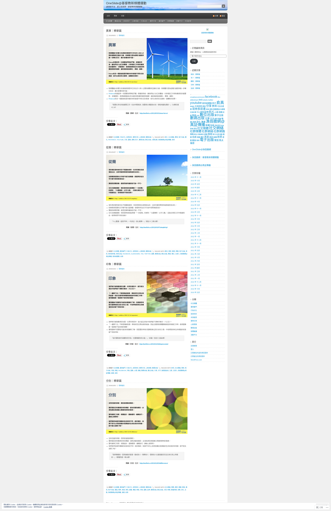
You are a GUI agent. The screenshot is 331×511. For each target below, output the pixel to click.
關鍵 (180, 487)
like (219, 97)
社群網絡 (207, 131)
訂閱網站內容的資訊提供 (199, 353)
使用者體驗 (116, 256)
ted (142, 254)
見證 (194, 137)
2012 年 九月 (195, 223)
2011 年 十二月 (196, 240)
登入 (192, 349)
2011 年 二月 (195, 275)
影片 (136, 139)
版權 (207, 125)
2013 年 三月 (195, 212)
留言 (223, 16)
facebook (126, 254)
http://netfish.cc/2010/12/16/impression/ (153, 344)
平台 (198, 112)
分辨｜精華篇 (195, 85)
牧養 (212, 125)
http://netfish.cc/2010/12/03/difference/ (154, 463)
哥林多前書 (199, 108)
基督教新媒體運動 (207, 33)
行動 (112, 370)
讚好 (202, 137)
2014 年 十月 (195, 202)
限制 (182, 368)
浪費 (179, 490)
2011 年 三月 (195, 271)
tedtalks (205, 100)
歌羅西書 (174, 490)
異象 (115, 16)
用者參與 (218, 125)
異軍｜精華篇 (114, 30)
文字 (159, 370)
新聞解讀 (171, 21)
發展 (191, 129)
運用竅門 (162, 21)
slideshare (135, 254)
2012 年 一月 (195, 237)
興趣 (177, 251)
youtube (120, 139)
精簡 (172, 487)
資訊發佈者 (111, 254)
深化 (182, 490)
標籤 (219, 119)
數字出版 (219, 115)
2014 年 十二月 (196, 195)
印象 (128, 370)
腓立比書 (216, 134)
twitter (147, 254)
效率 (198, 115)
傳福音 (192, 106)
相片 (166, 137)
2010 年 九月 (195, 292)
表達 (123, 490)
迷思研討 (127, 21)
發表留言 (122, 35)
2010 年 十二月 (196, 282)
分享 (125, 139)
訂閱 (193, 61)
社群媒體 (195, 131)
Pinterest (112, 94)
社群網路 (219, 131)
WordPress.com (196, 360)
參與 (214, 106)
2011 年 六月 (195, 261)
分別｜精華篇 (114, 380)
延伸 (148, 490)
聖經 (173, 251)
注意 (170, 370)
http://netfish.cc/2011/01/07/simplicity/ (154, 227)
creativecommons (197, 97)
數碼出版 (118, 21)
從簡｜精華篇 (114, 147)
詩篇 (116, 370)
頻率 (119, 490)
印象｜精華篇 (114, 264)
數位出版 (148, 139)
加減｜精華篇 (195, 88)
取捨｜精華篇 (195, 74)
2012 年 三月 (195, 230)
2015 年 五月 (195, 184)
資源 (206, 137)
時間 (168, 490)
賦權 (215, 137)
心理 (135, 370)
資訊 (127, 490)
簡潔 (169, 251)
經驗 (206, 134)
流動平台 (179, 21)
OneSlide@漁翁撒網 (201, 149)
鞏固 (116, 490)
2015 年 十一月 (196, 177)
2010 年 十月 (195, 289)
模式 (173, 254)
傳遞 (134, 490)
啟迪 (207, 109)
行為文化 (144, 21)
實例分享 (153, 21)
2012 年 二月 (195, 233)
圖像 (129, 139)
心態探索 (135, 21)
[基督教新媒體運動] (207, 30)
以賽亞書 (154, 139)
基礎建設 (216, 109)
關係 (183, 487)
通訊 (176, 487)
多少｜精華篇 (195, 78)
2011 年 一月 (195, 278)
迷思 (219, 137)
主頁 (108, 16)
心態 (216, 112)
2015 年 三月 (195, 191)
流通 (194, 122)
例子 (214, 103)
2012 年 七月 (195, 226)
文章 (216, 16)
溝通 (203, 122)
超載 (130, 490)
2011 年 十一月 (196, 244)
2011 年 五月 (195, 264)
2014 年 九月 (195, 205)
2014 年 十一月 (196, 198)
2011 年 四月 (195, 268)
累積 (176, 137)
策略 (192, 134)
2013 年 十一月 (196, 209)
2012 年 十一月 (196, 216)
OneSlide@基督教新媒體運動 (126, 3)
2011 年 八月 (195, 254)
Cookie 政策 (48, 507)
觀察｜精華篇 (195, 81)
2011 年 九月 (195, 250)
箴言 (166, 251)
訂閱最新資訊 (198, 48)
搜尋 (194, 115)
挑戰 (139, 370)
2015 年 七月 (195, 181)
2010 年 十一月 (196, 285)
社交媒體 (109, 21)
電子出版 (181, 137)
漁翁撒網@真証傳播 (164, 139)
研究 (172, 368)
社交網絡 (171, 137)
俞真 (173, 139)
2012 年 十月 (195, 219)
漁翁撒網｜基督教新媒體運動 (205, 157)
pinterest (112, 139)
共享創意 (188, 21)
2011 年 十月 (195, 247)
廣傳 (133, 139)
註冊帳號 (194, 346)
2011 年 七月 (195, 257)
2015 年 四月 (195, 188)
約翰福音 (201, 134)
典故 (137, 490)
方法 (212, 118)
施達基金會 (165, 370)
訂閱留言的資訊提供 (198, 356)
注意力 (177, 254)
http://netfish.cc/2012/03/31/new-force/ (154, 113)
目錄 (122, 16)
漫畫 (112, 373)
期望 (169, 254)
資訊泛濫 (119, 254)
